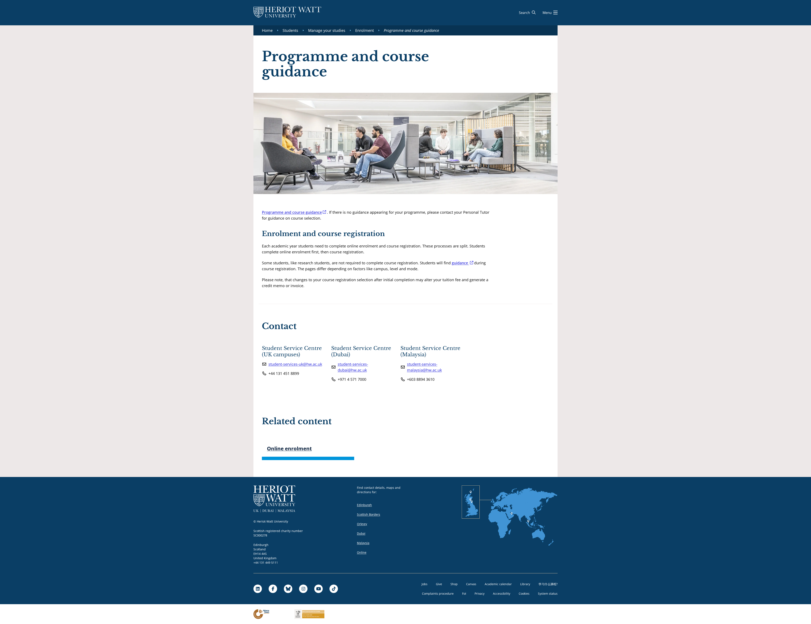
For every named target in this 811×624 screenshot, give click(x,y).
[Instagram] (303, 589)
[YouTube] (318, 589)
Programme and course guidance (292, 212)
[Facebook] (273, 589)
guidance (460, 262)
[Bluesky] (288, 589)
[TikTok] (333, 589)
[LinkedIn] (257, 589)
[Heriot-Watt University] (287, 13)
